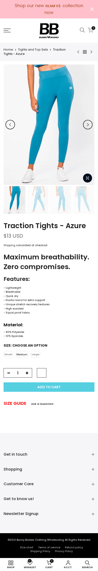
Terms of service (49, 547)
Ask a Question (42, 404)
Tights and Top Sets (33, 50)
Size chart (26, 547)
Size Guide (15, 403)
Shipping (9, 245)
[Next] (88, 124)
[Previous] (10, 124)
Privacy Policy (64, 551)
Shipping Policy (40, 551)
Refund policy (74, 547)
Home (8, 50)
